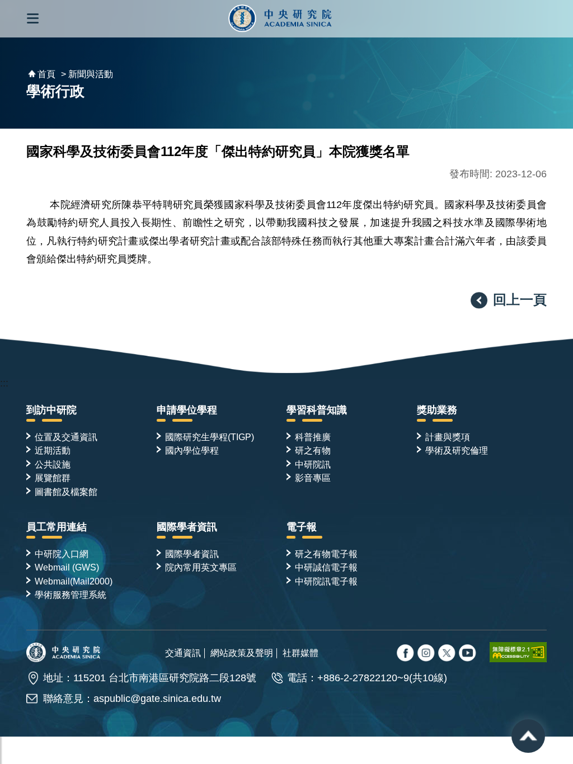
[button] (32, 18)
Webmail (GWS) (67, 567)
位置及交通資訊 (66, 437)
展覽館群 (53, 478)
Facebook (406, 653)
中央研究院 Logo (280, 19)
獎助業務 (437, 410)
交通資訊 (183, 653)
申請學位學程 (187, 410)
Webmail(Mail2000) (73, 581)
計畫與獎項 (447, 437)
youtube (468, 653)
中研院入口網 (61, 554)
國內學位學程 (192, 450)
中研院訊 (313, 464)
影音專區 (313, 478)
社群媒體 (300, 653)
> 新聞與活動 (87, 74)
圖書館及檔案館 (66, 492)
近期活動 (53, 450)
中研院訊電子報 (326, 581)
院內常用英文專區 (201, 567)
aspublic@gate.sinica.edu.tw (157, 698)
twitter (426, 653)
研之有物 (313, 450)
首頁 (46, 74)
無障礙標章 (518, 652)
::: (4, 383)
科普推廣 (313, 437)
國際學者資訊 (187, 526)
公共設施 (53, 464)
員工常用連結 (56, 526)
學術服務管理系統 (70, 594)
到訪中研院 (51, 410)
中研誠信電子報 (326, 567)
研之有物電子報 (326, 554)
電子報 (301, 526)
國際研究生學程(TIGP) (209, 437)
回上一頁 (520, 299)
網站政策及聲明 (241, 653)
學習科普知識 (316, 410)
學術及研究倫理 (456, 450)
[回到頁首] (528, 736)
